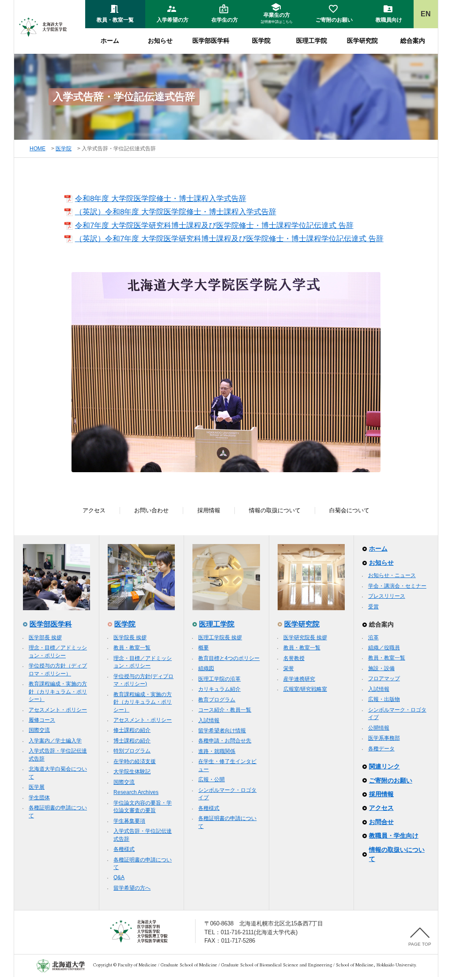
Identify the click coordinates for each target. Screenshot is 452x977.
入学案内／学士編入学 (55, 741)
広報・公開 (211, 779)
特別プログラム (132, 751)
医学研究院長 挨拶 (305, 637)
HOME (37, 148)
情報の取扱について (275, 510)
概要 (203, 648)
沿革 (373, 637)
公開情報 (378, 728)
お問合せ (381, 821)
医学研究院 (362, 40)
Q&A (118, 877)
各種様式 (124, 849)
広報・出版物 (384, 699)
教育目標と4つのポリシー (229, 658)
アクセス (94, 510)
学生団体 (39, 797)
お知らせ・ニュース (392, 575)
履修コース (42, 720)
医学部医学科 (211, 40)
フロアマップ (384, 678)
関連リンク (384, 766)
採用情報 (208, 510)
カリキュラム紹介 (219, 689)
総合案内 (412, 40)
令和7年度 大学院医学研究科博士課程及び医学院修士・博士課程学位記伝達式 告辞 (214, 225)
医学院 (261, 40)
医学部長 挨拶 (45, 637)
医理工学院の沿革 (219, 679)
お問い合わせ (151, 510)
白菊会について (349, 510)
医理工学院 (311, 40)
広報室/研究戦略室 (305, 689)
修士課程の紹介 (132, 730)
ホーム (110, 40)
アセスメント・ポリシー (58, 710)
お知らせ (160, 40)
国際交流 (39, 730)
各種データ (381, 749)
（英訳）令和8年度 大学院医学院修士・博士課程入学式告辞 (175, 212)
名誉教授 (294, 658)
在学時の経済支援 (134, 761)
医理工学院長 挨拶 (220, 637)
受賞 (373, 607)
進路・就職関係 (216, 751)
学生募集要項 (129, 821)
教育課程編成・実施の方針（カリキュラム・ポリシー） (58, 691)
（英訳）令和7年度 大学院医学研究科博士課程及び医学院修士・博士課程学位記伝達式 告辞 (229, 239)
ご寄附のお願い (390, 780)
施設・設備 (381, 668)
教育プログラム (216, 700)
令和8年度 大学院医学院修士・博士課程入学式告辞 (160, 198)
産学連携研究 (299, 679)
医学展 (37, 787)
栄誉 (288, 668)
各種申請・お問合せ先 (224, 741)
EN (426, 14)
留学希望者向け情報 (222, 730)
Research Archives (135, 792)
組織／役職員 (384, 648)
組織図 (206, 668)
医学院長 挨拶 (130, 637)
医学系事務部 (384, 738)
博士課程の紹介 (132, 741)
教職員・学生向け (393, 835)
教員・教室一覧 (132, 648)
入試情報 (208, 720)
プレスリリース (386, 596)
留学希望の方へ (132, 888)
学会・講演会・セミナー (397, 586)
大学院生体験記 (132, 771)
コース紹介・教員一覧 (224, 710)
